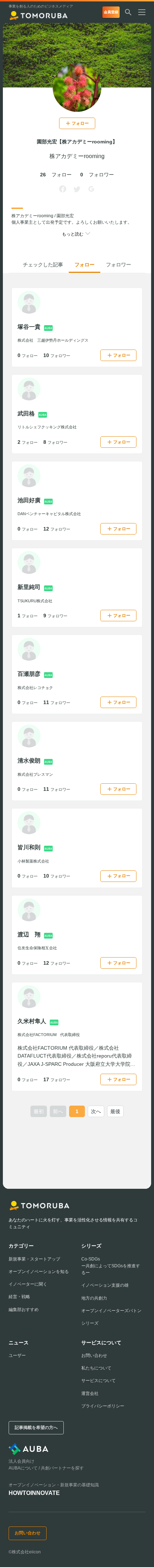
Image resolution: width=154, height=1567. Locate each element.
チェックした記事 (43, 264)
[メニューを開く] (144, 12)
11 (56, 702)
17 (56, 1079)
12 (56, 529)
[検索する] (128, 12)
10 (56, 355)
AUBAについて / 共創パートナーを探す (46, 1468)
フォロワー (118, 264)
